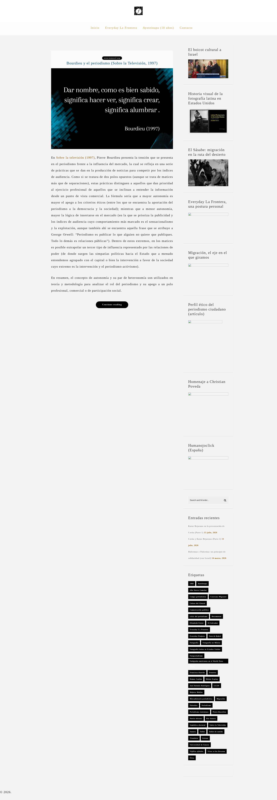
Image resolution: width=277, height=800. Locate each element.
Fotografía (194, 643)
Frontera (212, 672)
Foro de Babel (215, 636)
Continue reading (112, 304)
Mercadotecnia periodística (201, 699)
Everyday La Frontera (121, 27)
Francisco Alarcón (197, 672)
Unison (205, 738)
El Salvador (213, 623)
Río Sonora (211, 718)
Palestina (193, 705)
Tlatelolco (194, 738)
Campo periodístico (198, 597)
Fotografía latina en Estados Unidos (205, 649)
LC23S (216, 686)
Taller (202, 732)
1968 (192, 583)
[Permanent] (112, 148)
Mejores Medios (196, 692)
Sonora (193, 732)
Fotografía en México (211, 643)
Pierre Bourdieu (219, 712)
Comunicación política (199, 610)
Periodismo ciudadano (199, 712)
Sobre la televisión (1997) (75, 157)
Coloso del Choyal (197, 603)
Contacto (186, 27)
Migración (221, 699)
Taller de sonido (216, 732)
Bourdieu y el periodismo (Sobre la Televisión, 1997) (112, 63)
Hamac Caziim (196, 679)
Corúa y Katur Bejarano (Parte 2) (204, 539)
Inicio (95, 27)
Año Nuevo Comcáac (198, 590)
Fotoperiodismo (196, 656)
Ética (192, 758)
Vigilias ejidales (196, 751)
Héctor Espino (212, 679)
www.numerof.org (112, 58)
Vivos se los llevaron (216, 751)
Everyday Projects (197, 636)
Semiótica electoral (198, 725)
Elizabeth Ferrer (197, 623)
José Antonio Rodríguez (200, 686)
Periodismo (206, 705)
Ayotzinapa (202, 583)
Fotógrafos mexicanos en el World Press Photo (206, 661)
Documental (216, 616)
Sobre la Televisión (218, 725)
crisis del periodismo (198, 616)
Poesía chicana (196, 718)
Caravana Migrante (218, 597)
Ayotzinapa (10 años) (158, 27)
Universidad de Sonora (199, 745)
